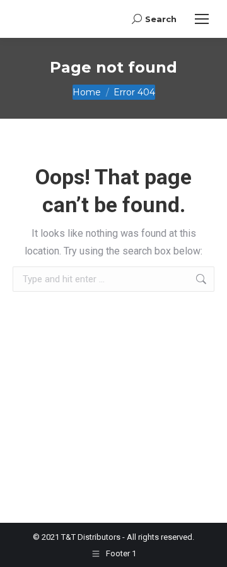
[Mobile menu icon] (201, 19)
